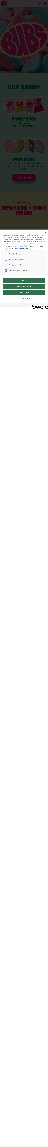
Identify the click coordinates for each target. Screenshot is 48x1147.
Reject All (24, 280)
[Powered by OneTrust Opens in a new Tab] (38, 305)
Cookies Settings (24, 298)
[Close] (45, 232)
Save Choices (24, 292)
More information (21, 248)
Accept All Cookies (24, 286)
